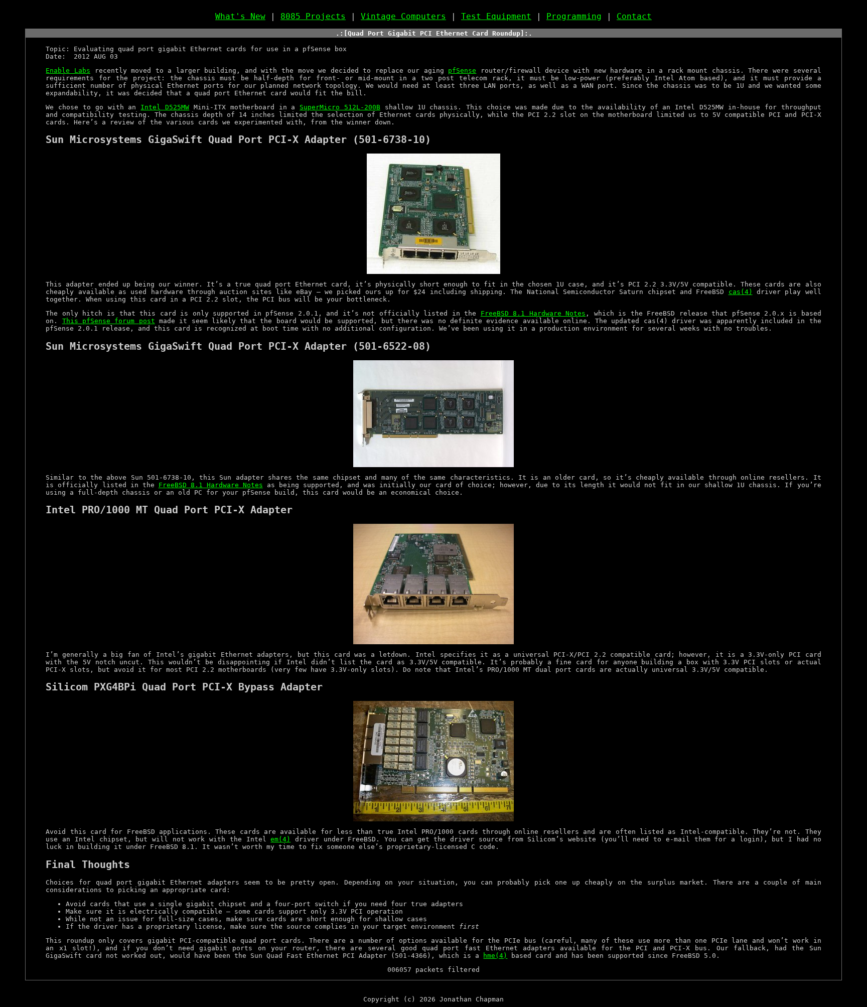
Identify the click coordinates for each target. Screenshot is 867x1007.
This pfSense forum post (108, 321)
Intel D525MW (164, 107)
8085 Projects (313, 16)
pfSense (462, 70)
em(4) (280, 839)
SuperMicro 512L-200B (340, 107)
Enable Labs (68, 70)
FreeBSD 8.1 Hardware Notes (533, 313)
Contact (634, 16)
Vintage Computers (403, 16)
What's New (240, 16)
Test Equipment (496, 16)
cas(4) (741, 292)
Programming (574, 16)
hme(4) (495, 955)
